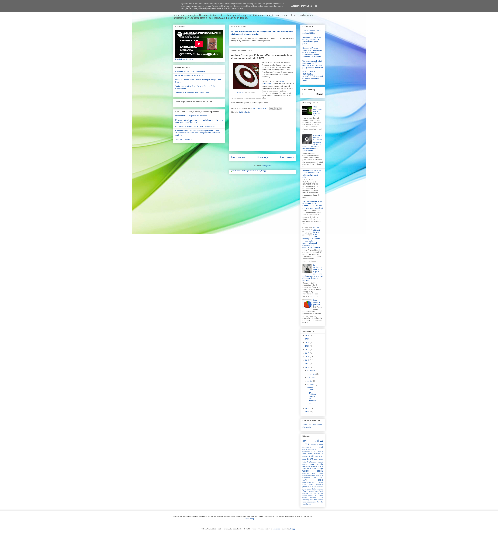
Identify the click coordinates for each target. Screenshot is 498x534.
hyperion (305, 475)
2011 (307, 412)
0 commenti (261, 108)
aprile (310, 381)
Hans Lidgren (317, 473)
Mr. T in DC (240, 92)
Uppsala (320, 502)
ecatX (320, 462)
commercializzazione (309, 449)
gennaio (311, 384)
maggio (310, 377)
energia (312, 464)
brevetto (320, 444)
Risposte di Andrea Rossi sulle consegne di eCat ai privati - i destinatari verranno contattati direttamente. (312, 52)
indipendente (306, 477)
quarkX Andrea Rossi (316, 491)
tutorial (321, 500)
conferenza (306, 451)
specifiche (313, 497)
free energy (317, 468)
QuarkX (305, 491)
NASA (304, 484)
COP (313, 451)
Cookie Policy (249, 519)
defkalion (320, 451)
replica (304, 493)
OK (316, 6)
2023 (307, 346)
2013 (307, 367)
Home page (262, 157)
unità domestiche (309, 502)
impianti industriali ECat (315, 475)
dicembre (311, 370)
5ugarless (276, 529)
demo (304, 453)
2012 (307, 408)
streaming (305, 500)
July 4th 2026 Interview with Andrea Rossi (192, 93)
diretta (310, 453)
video (304, 504)
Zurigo (308, 504)
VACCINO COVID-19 (183, 139)
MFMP (321, 482)
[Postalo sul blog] (273, 108)
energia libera (317, 466)
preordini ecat (307, 487)
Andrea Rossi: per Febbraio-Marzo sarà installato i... (311, 395)
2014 (307, 364)
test (249, 112)
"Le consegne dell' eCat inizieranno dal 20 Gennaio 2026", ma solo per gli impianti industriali (312, 64)
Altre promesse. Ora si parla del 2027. (311, 32)
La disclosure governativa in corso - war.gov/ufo (195, 126)
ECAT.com (313, 462)
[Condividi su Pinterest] (280, 108)
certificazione (306, 447)
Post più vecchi (287, 157)
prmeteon (320, 489)
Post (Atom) (266, 166)
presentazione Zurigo (309, 489)
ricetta (315, 493)
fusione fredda (312, 471)
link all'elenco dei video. (184, 59)
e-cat (311, 456)
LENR (305, 480)
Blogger (293, 529)
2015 (307, 360)
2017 (307, 353)
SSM (321, 497)
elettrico (304, 464)
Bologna (313, 444)
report (309, 493)
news (311, 484)
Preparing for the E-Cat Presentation (190, 71)
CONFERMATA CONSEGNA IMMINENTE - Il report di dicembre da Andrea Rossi (312, 76)
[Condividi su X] (275, 108)
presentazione (318, 487)
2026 (307, 335)
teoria (311, 500)
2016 (307, 357)
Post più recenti (238, 157)
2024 (307, 342)
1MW (241, 112)
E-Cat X (317, 456)
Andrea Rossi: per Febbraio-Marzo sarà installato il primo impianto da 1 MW (261, 57)
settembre (311, 374)
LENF (321, 477)
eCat (245, 112)
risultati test (312, 495)
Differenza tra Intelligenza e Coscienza (191, 116)
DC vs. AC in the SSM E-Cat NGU (189, 75)
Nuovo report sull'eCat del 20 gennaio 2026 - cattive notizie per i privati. (311, 40)
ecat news (318, 459)
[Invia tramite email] (270, 108)
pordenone (319, 484)
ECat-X (305, 462)
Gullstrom (305, 473)
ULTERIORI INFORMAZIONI (301, 6)
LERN (320, 480)
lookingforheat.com (308, 482)
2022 (307, 349)
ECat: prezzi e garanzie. (317, 302)
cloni (321, 447)
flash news (306, 469)
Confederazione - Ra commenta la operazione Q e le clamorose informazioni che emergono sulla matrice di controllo (197, 133)
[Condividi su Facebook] (278, 108)
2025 (307, 339)
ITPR (314, 477)
